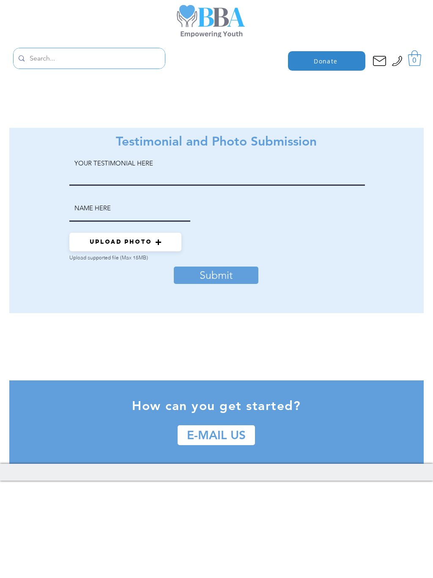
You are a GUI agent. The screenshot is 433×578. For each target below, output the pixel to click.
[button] (414, 58)
